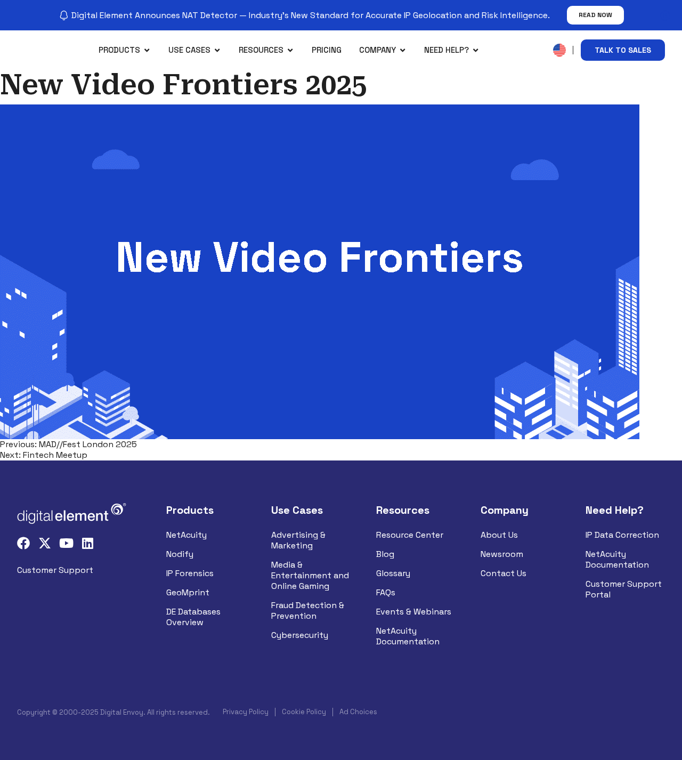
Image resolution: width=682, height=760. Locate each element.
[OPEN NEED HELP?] (476, 50)
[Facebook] (23, 543)
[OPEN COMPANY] (403, 50)
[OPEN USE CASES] (217, 50)
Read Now (595, 15)
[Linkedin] (87, 543)
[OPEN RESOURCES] (290, 50)
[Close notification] (665, 15)
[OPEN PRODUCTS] (147, 50)
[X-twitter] (44, 543)
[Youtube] (66, 543)
